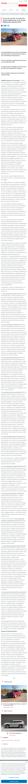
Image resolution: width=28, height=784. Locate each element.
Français (3, 740)
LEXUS (17, 10)
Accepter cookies (14, 781)
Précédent (5, 744)
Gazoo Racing (24, 10)
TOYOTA (11, 10)
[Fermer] (26, 761)
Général (4, 10)
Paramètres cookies (14, 777)
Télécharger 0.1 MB (8, 707)
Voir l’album (12, 735)
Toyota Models (9, 740)
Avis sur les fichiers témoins (15, 774)
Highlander (17, 740)
